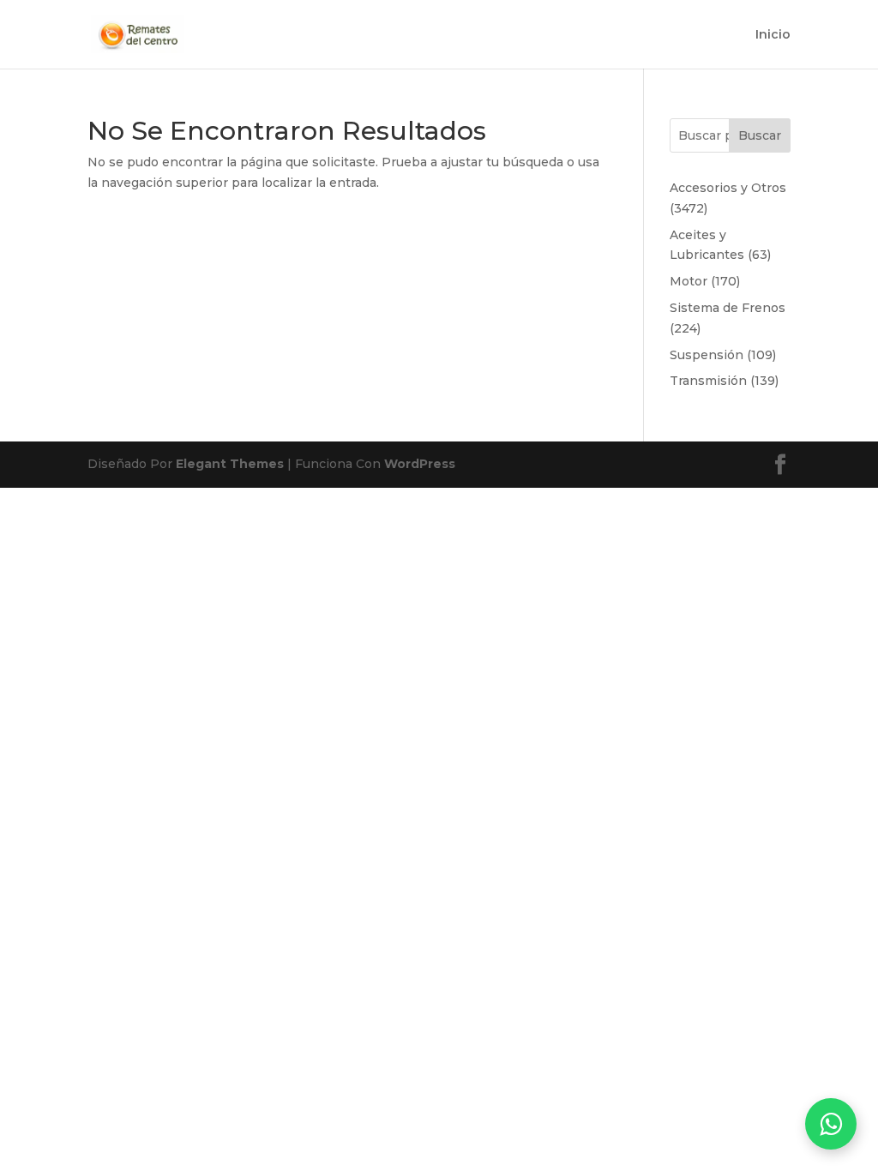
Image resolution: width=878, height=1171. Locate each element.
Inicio (773, 35)
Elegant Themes (230, 463)
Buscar (759, 135)
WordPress (419, 463)
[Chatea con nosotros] (831, 1124)
